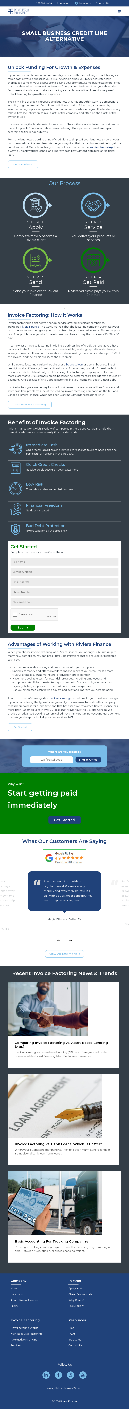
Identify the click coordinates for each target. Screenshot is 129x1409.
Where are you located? (64, 751)
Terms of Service (73, 1388)
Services (16, 1345)
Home (14, 1288)
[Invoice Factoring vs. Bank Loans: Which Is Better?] (63, 1119)
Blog (71, 1327)
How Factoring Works (24, 1327)
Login (14, 1305)
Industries (74, 1339)
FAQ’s (71, 1333)
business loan (74, 364)
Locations (16, 1294)
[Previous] (59, 940)
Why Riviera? (76, 1300)
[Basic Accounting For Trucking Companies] (64, 1217)
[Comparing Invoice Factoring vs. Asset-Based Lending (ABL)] (63, 1025)
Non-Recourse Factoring (26, 1333)
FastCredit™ (76, 1305)
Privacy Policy (54, 1388)
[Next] (70, 940)
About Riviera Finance (24, 1300)
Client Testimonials (80, 1294)
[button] (119, 11)
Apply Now (75, 1288)
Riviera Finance (29, 326)
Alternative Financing (24, 1339)
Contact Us (75, 1345)
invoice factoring (59, 698)
